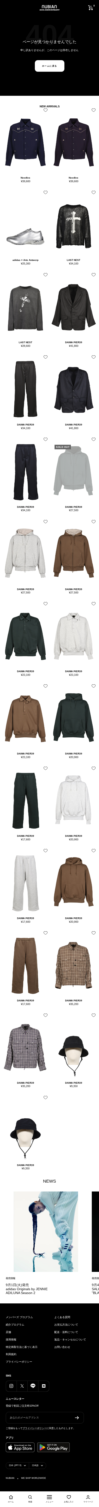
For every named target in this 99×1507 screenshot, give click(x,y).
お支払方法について (66, 1324)
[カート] (90, 7)
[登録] (77, 1417)
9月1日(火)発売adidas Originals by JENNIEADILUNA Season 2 (27, 1289)
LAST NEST (73, 260)
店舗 (8, 1332)
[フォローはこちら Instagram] (11, 1386)
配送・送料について (66, 1332)
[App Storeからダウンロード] (20, 1447)
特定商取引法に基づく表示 (21, 1347)
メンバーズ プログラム (19, 1317)
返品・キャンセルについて (70, 1339)
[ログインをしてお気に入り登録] (44, 111)
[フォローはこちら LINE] (32, 1386)
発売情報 (10, 1278)
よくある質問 (62, 1317)
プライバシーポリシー (19, 1361)
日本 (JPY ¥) (15, 1465)
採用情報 (11, 1339)
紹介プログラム (15, 1324)
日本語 (35, 1465)
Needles (25, 177)
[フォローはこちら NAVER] (43, 1386)
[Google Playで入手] (53, 1447)
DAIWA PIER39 (73, 342)
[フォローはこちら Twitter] (22, 1386)
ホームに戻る (49, 66)
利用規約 (11, 1354)
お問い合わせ (62, 1347)
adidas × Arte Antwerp (25, 260)
